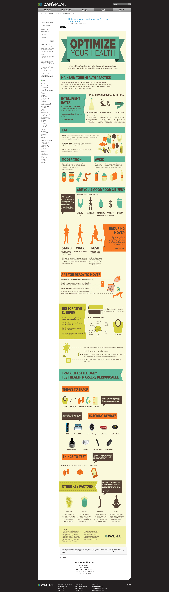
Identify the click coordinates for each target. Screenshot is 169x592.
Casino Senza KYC (84, 567)
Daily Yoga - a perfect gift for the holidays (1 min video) (47, 53)
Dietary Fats (44, 98)
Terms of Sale (79, 588)
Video (42, 162)
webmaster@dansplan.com (99, 588)
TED (42, 156)
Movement (43, 132)
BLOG (46, 13)
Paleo (42, 137)
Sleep (42, 150)
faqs (84, 9)
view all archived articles (47, 70)
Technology (44, 154)
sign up (47, 9)
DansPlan (46, 585)
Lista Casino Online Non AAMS (84, 569)
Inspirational (44, 117)
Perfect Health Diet (45, 140)
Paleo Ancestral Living (46, 139)
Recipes (43, 143)
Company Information (65, 584)
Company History (63, 586)
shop (122, 9)
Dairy (42, 93)
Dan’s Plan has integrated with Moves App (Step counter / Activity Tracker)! (47, 62)
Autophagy (43, 85)
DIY (42, 100)
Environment (44, 106)
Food (42, 109)
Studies (43, 151)
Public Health (44, 142)
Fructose (43, 115)
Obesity (43, 135)
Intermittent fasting (45, 118)
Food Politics (44, 112)
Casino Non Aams (84, 565)
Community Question (46, 90)
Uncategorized (107, 549)
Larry (42, 123)
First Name (43, 34)
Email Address (45, 31)
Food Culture (44, 110)
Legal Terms (78, 584)
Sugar (42, 153)
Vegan (42, 160)
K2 (41, 121)
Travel (42, 159)
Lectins (42, 126)
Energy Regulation (45, 104)
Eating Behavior (45, 103)
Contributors (47, 23)
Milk (42, 129)
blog (103, 9)
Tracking (43, 157)
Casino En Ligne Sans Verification (84, 571)
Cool (42, 92)
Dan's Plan (52, 4)
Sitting (42, 148)
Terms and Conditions (81, 586)
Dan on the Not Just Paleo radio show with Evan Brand (47, 58)
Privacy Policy (79, 590)
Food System (44, 114)
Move (42, 131)
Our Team (61, 590)
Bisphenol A (43, 87)
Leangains (43, 125)
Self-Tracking (44, 146)
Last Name (43, 37)
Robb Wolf (43, 145)
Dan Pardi (43, 96)
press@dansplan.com (98, 590)
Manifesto (61, 588)
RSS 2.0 (81, 551)
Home (42, 13)
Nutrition (43, 134)
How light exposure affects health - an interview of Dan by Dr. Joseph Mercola (47, 48)
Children (43, 89)
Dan (42, 95)
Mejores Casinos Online (84, 573)
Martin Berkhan (44, 128)
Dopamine (43, 101)
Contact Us (95, 584)
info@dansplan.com (97, 586)
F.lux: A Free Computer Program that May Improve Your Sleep (47, 67)
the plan (66, 9)
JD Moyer (43, 120)
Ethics (42, 107)
